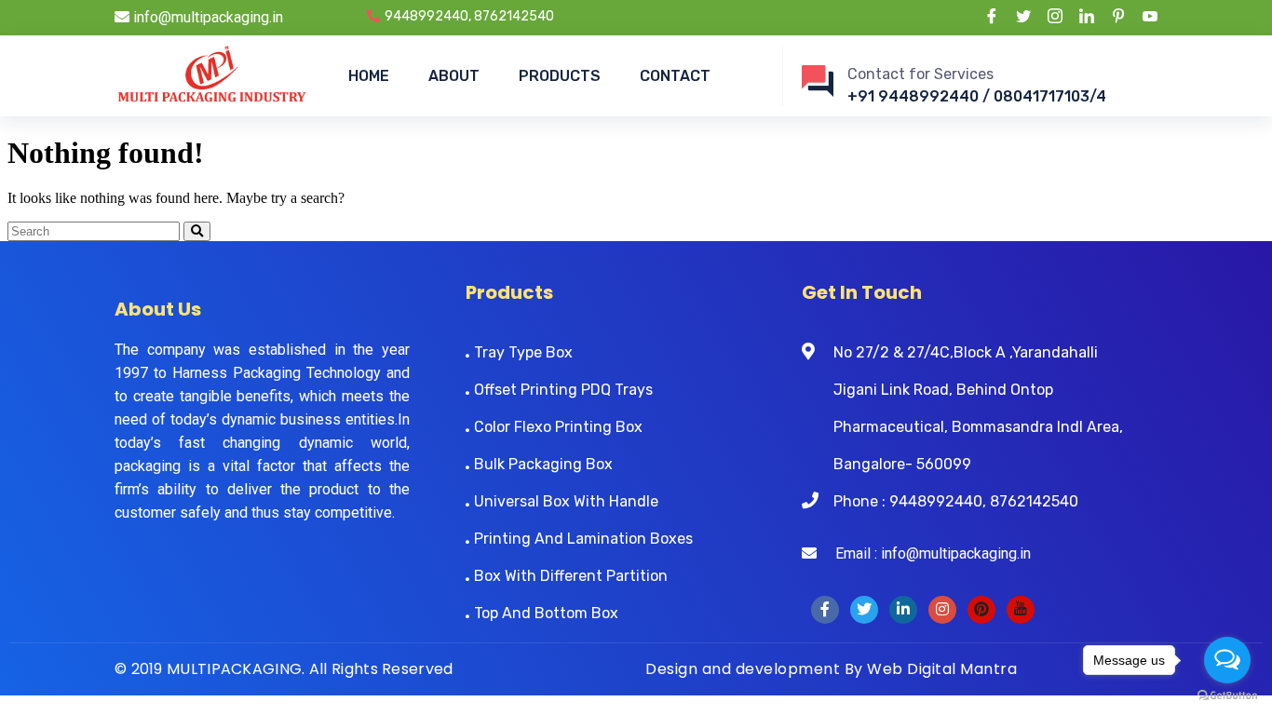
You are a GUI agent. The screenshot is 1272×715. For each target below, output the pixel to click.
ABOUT (454, 76)
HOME (368, 76)
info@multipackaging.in (206, 17)
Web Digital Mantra (942, 669)
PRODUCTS (560, 76)
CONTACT (675, 76)
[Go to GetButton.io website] (1227, 696)
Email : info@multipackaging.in (924, 553)
